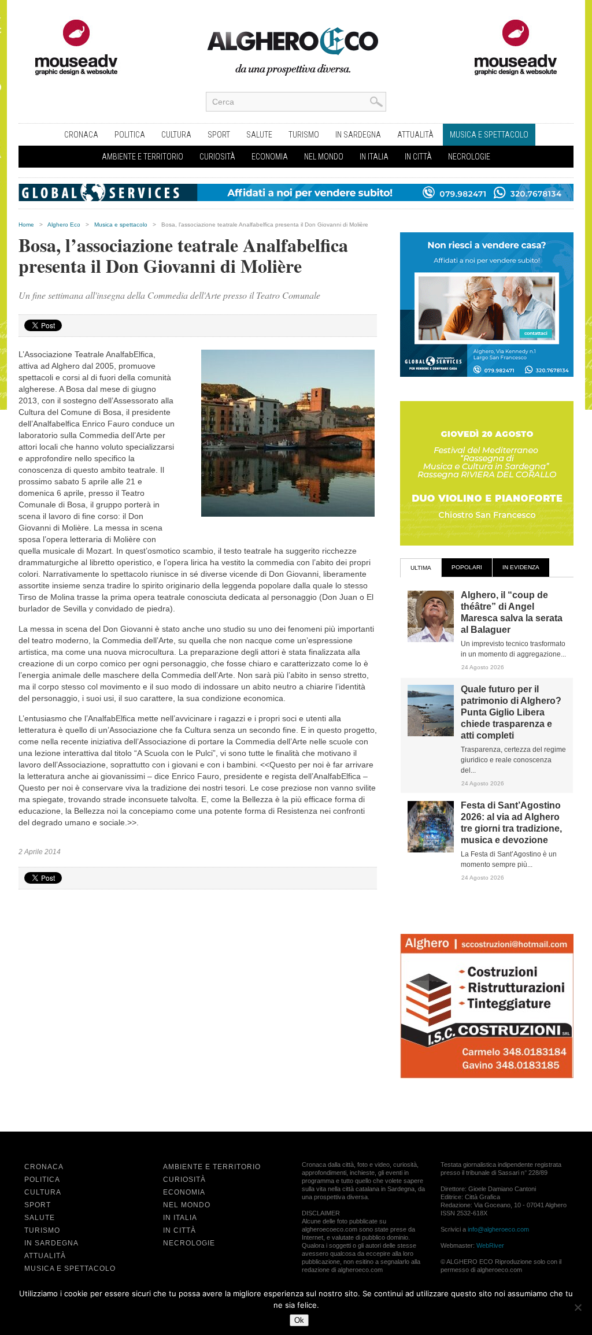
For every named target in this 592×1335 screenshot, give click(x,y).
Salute (259, 134)
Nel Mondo (323, 156)
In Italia (374, 156)
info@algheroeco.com (498, 1229)
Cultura (176, 134)
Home (26, 224)
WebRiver (490, 1245)
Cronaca (81, 134)
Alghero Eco (63, 224)
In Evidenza (520, 567)
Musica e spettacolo (489, 134)
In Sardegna (358, 134)
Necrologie (469, 156)
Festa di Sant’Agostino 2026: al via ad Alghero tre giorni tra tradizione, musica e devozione (511, 822)
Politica (129, 134)
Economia (269, 156)
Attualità (415, 134)
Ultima (420, 568)
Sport (219, 134)
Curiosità (217, 156)
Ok (299, 1320)
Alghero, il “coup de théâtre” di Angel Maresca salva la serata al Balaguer (512, 612)
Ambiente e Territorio (142, 156)
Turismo (303, 134)
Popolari (467, 567)
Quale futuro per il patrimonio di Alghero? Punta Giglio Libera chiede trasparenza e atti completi (511, 712)
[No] (577, 1307)
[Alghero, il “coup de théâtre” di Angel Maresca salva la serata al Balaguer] (431, 640)
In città (418, 156)
